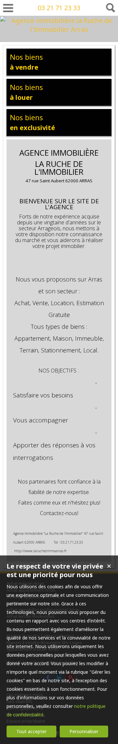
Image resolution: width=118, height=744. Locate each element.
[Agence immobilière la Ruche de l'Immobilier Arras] (59, 29)
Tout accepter (31, 731)
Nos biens (26, 62)
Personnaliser (83, 731)
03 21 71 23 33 (59, 7)
